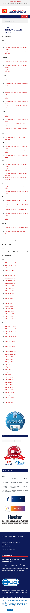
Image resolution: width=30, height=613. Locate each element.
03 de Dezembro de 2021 (10, 334)
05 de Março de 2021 (9, 397)
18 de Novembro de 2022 (10, 262)
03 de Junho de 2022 (9, 290)
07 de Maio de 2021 (9, 387)
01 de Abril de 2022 (9, 306)
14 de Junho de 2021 (9, 372)
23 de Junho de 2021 (9, 369)
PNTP (7, 597)
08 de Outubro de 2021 (10, 344)
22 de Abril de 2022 (9, 301)
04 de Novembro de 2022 (10, 265)
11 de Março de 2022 (9, 311)
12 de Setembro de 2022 (10, 273)
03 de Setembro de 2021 (10, 354)
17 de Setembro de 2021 (10, 351)
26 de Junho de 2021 (9, 367)
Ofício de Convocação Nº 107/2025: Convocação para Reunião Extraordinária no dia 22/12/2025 (15, 487)
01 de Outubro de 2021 (10, 346)
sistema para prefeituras (19, 588)
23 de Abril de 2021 (9, 390)
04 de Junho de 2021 (9, 377)
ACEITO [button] (10, 609)
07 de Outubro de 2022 (10, 270)
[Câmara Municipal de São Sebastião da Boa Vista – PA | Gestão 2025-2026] (15, 11)
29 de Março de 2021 (9, 392)
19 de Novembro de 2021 (10, 336)
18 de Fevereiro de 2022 (10, 316)
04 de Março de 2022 (9, 313)
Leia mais (16, 605)
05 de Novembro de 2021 (10, 331)
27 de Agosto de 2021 (10, 356)
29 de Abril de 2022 (9, 298)
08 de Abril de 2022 (9, 303)
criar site (10, 588)
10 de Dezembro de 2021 (10, 328)
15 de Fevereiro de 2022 (10, 319)
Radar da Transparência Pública (17, 597)
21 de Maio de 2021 (9, 382)
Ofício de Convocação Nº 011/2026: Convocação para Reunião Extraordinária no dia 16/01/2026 (15, 3)
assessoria (11, 590)
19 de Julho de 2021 (9, 364)
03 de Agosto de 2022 (10, 283)
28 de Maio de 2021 (9, 379)
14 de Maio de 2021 (9, 384)
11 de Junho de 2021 (9, 374)
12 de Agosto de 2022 (10, 280)
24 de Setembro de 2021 (10, 349)
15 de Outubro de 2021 (10, 341)
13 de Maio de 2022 (9, 296)
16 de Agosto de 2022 (10, 278)
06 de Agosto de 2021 (10, 361)
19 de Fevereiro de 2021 (10, 402)
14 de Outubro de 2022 (10, 268)
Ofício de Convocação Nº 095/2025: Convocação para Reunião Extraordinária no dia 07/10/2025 (15, 491)
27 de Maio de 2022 (9, 293)
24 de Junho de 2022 (9, 285)
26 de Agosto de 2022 (10, 275)
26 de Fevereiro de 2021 (10, 400)
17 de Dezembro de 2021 (10, 326)
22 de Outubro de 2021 (10, 339)
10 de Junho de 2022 (9, 288)
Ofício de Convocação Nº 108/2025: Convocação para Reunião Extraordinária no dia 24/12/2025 (15, 483)
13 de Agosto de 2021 (10, 359)
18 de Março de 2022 (9, 308)
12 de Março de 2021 (9, 395)
